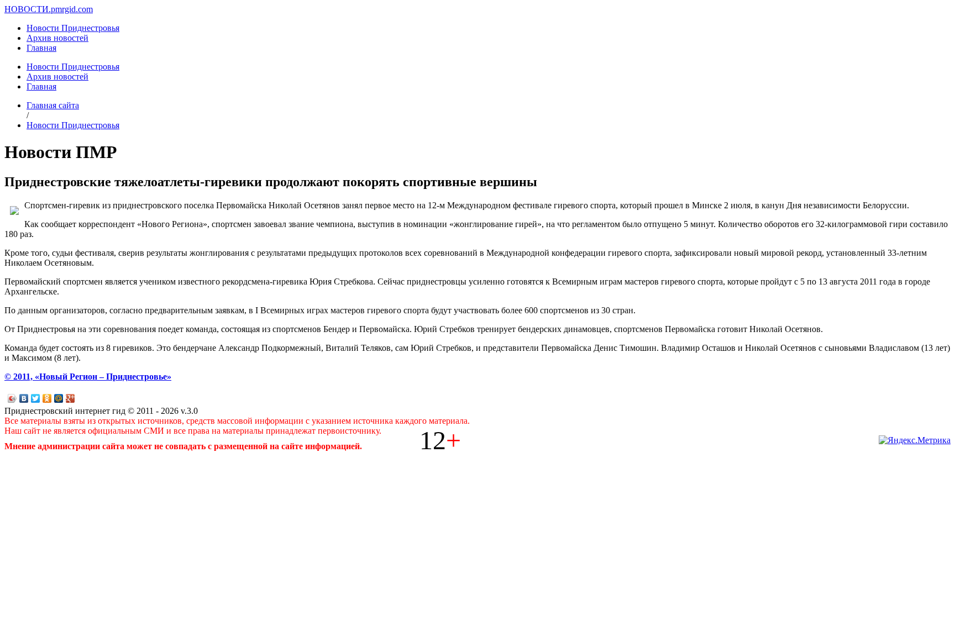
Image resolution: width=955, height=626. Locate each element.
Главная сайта (53, 105)
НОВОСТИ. (27, 9)
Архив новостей (57, 38)
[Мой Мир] (59, 398)
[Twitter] (35, 398)
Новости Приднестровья (73, 28)
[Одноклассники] (47, 398)
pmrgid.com (72, 9)
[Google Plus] (70, 398)
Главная (41, 47)
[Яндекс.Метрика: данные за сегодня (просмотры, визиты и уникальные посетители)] (915, 440)
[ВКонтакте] (24, 398)
